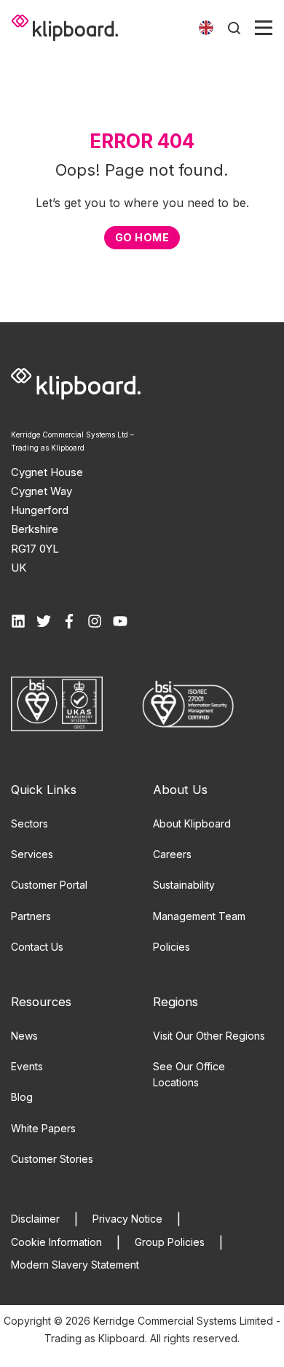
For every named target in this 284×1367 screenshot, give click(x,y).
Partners (31, 916)
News (24, 1035)
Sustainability (184, 885)
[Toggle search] (234, 28)
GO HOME (142, 237)
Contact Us (37, 946)
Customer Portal (49, 885)
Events (27, 1066)
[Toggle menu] (263, 27)
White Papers (43, 1128)
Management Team (199, 916)
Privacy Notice (127, 1218)
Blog (22, 1097)
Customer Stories (52, 1159)
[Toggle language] (206, 27)
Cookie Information (56, 1242)
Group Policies (170, 1242)
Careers (172, 854)
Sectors (29, 823)
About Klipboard (192, 823)
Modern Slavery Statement (75, 1264)
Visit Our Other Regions (209, 1035)
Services (32, 854)
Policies (171, 946)
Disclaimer (35, 1218)
